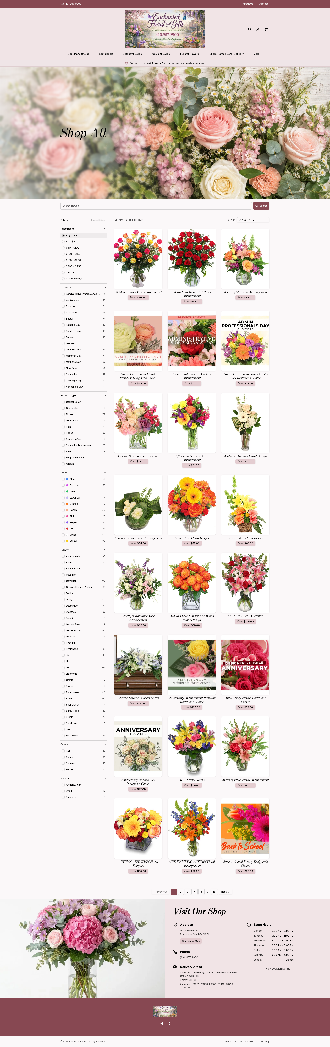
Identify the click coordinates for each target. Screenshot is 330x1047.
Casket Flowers (161, 53)
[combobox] (253, 219)
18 (214, 891)
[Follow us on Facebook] (169, 1023)
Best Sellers (106, 53)
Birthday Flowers (133, 53)
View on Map (192, 941)
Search (263, 205)
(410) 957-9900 (72, 3)
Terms (228, 1041)
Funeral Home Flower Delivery (226, 53)
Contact (263, 3)
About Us (248, 3)
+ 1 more (185, 987)
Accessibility (251, 1041)
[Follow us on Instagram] (161, 1023)
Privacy (238, 1041)
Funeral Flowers (189, 53)
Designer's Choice (78, 53)
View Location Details (278, 968)
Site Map (265, 1041)
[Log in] (257, 29)
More (257, 53)
